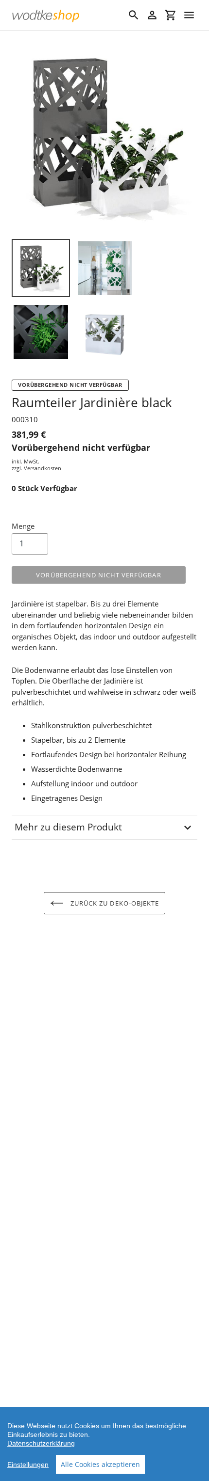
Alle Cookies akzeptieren (100, 1464)
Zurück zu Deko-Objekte (114, 903)
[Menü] (189, 15)
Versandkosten (42, 468)
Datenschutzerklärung (41, 1443)
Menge (23, 526)
